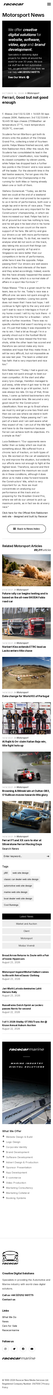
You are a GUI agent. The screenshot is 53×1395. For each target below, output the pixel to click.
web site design (21, 872)
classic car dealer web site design (21, 879)
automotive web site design (18, 885)
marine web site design (15, 892)
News (5, 1321)
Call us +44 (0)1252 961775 (17, 1295)
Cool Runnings (11, 905)
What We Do (9, 1317)
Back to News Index (28, 528)
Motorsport (33, 93)
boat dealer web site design (18, 898)
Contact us (8, 1299)
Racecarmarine (10, 1330)
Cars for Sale (9, 1325)
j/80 (6, 872)
